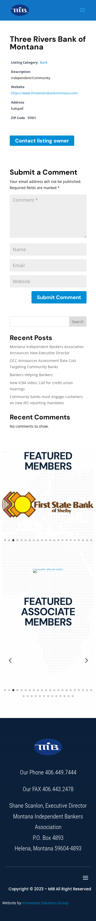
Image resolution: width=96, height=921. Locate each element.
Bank (44, 62)
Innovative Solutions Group (45, 902)
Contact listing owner (42, 140)
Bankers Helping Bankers (31, 374)
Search (78, 321)
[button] (10, 504)
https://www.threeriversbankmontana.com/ (44, 93)
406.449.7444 (60, 772)
